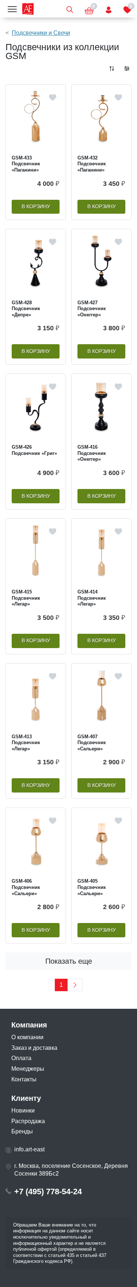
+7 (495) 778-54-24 (48, 1191)
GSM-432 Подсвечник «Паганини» (91, 164)
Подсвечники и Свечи (41, 33)
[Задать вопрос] (108, 9)
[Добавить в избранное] (53, 97)
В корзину (36, 206)
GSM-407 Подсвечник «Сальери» (91, 742)
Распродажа (28, 1121)
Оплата (21, 1058)
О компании (27, 1037)
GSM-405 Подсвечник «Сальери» (91, 887)
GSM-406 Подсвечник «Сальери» (26, 887)
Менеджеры (27, 1069)
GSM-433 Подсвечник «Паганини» (26, 164)
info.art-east (29, 1149)
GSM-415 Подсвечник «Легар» (26, 598)
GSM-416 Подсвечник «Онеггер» (91, 453)
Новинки (23, 1110)
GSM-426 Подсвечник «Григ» (34, 450)
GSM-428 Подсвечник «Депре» (26, 308)
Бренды (22, 1131)
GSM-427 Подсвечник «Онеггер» (91, 308)
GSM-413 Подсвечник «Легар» (26, 742)
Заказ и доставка (34, 1048)
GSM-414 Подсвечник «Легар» (91, 598)
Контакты (24, 1079)
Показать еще (68, 961)
